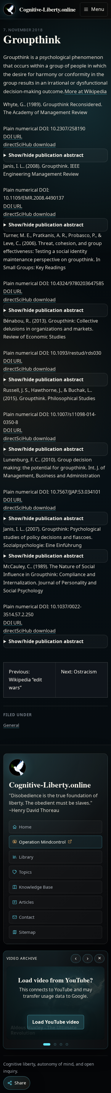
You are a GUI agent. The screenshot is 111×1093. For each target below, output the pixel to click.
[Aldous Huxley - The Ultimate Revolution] (46, 1044)
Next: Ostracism (79, 671)
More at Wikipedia (86, 91)
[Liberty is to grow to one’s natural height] (61, 1044)
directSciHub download (29, 144)
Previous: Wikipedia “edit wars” (25, 679)
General (11, 725)
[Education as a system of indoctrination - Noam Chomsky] (55, 1044)
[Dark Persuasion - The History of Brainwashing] (67, 1044)
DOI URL (12, 136)
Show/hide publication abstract (46, 155)
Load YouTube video (55, 1022)
